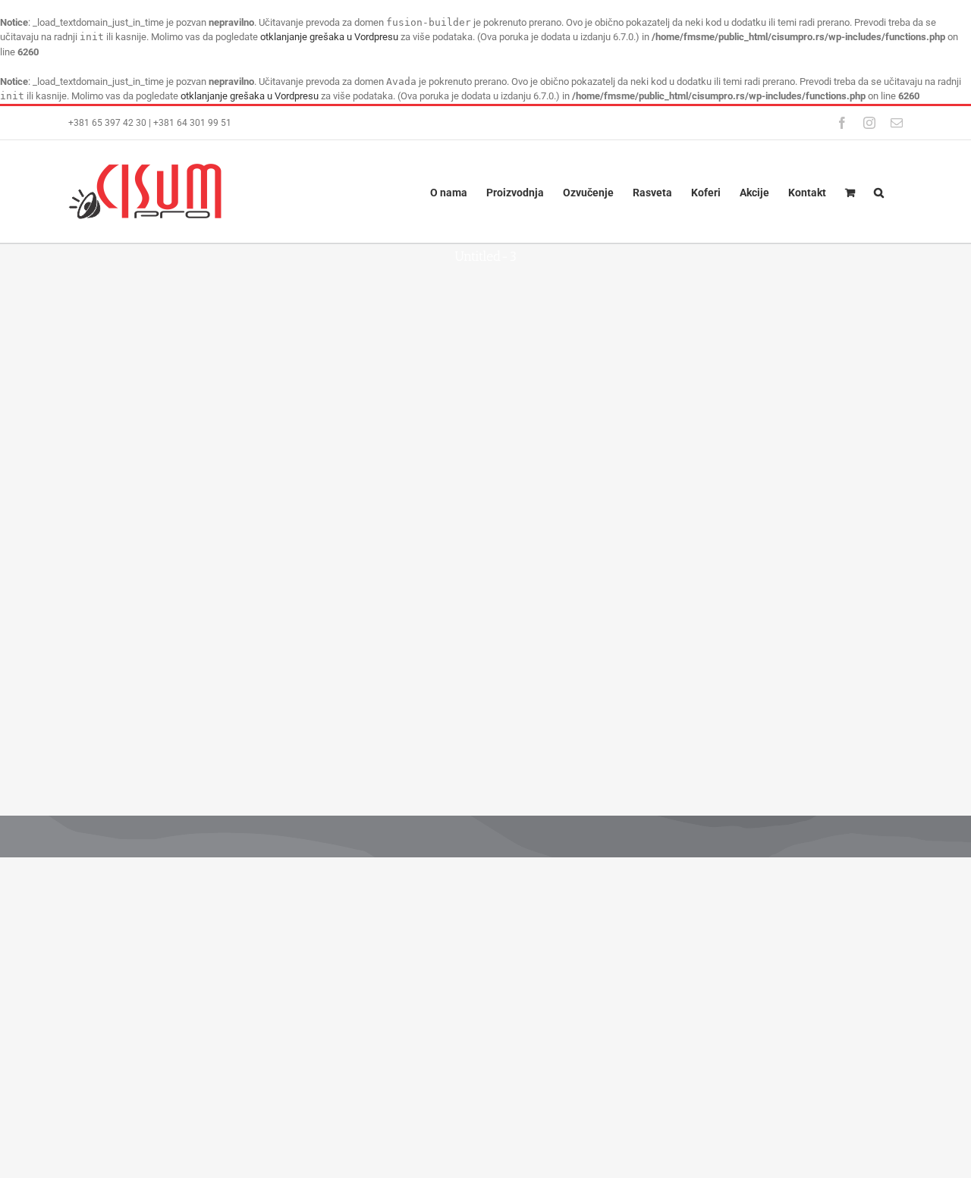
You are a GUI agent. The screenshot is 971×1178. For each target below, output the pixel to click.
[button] (879, 191)
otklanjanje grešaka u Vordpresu (329, 36)
